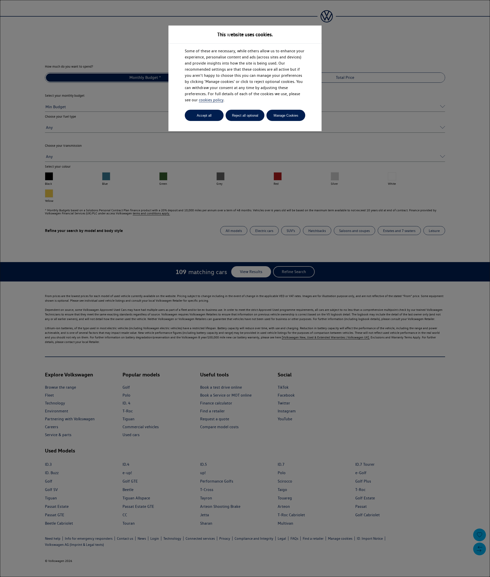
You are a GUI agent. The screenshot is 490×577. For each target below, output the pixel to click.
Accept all (204, 115)
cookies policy (211, 99)
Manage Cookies (286, 115)
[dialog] (245, 288)
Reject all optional (245, 115)
